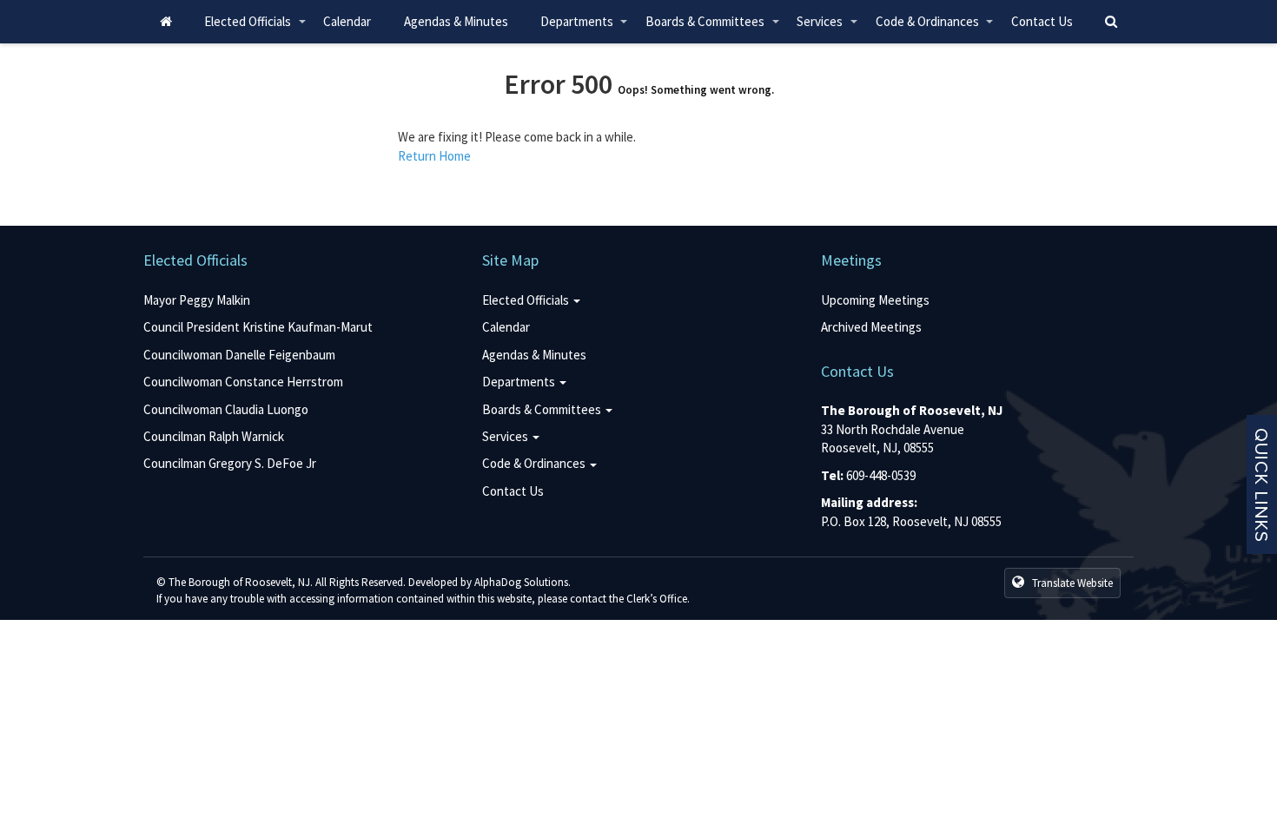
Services (828, 28)
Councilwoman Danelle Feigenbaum (239, 354)
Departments (584, 28)
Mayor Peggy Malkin (196, 300)
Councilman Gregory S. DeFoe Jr (229, 463)
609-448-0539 (881, 475)
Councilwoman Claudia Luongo (225, 409)
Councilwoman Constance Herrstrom (243, 381)
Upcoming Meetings (875, 300)
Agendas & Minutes (456, 21)
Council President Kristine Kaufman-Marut (258, 327)
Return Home (434, 156)
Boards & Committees (712, 28)
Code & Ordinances (935, 28)
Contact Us (1042, 21)
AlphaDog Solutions (521, 582)
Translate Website (1071, 583)
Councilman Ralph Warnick (213, 436)
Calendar (347, 21)
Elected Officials (255, 28)
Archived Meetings (871, 327)
